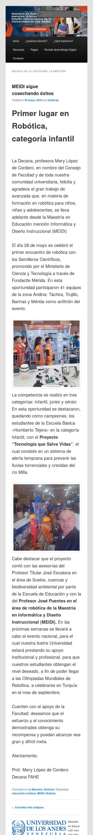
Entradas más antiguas (28, 807)
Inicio (16, 41)
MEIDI (40, 793)
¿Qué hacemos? (63, 41)
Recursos (18, 49)
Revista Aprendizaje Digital (60, 49)
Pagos (34, 49)
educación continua (24, 793)
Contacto (18, 58)
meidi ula (53, 100)
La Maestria (35, 789)
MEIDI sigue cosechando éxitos (33, 89)
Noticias (49, 789)
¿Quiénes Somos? (36, 41)
